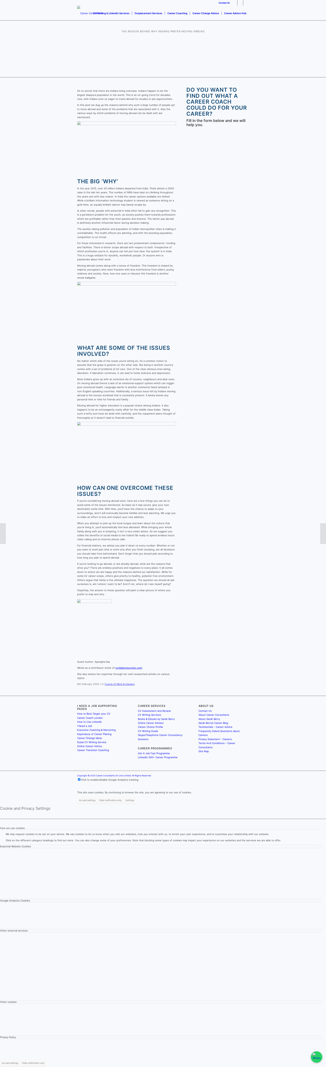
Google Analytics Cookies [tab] (15, 900)
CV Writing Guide (148, 731)
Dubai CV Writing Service (91, 742)
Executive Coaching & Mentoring (96, 729)
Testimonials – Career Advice (215, 726)
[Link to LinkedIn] (234, 3)
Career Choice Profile (150, 726)
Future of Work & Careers (120, 684)
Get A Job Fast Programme (154, 753)
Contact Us (224, 3)
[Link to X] (240, 3)
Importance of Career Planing (94, 734)
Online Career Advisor (151, 722)
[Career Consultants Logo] (90, 13)
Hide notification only (110, 800)
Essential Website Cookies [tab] (15, 846)
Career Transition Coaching (93, 750)
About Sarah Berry (209, 718)
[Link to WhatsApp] (246, 3)
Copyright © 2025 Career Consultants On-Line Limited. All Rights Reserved (114, 775)
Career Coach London (90, 717)
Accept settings (87, 800)
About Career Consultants (213, 714)
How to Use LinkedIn (89, 721)
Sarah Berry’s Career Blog (213, 722)
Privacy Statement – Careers (215, 739)
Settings (129, 800)
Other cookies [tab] (8, 1001)
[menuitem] (223, 3)
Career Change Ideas (89, 738)
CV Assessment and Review (154, 710)
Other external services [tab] (14, 930)
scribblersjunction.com (128, 667)
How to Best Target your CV (93, 713)
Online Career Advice (89, 746)
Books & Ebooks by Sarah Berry (156, 718)
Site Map (203, 751)
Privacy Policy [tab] (8, 1037)
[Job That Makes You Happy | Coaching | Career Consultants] (3, 533)
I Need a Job (84, 725)
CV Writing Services (149, 714)
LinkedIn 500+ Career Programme (158, 757)
